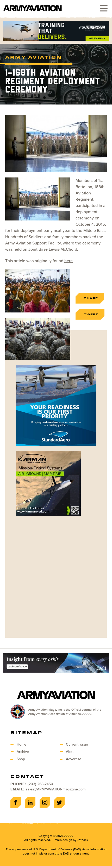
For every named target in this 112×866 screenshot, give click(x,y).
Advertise (73, 759)
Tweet (91, 314)
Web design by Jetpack (71, 840)
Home (21, 744)
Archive (23, 751)
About (71, 751)
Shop (21, 759)
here (68, 261)
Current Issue (77, 744)
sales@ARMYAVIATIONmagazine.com (55, 789)
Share (91, 298)
